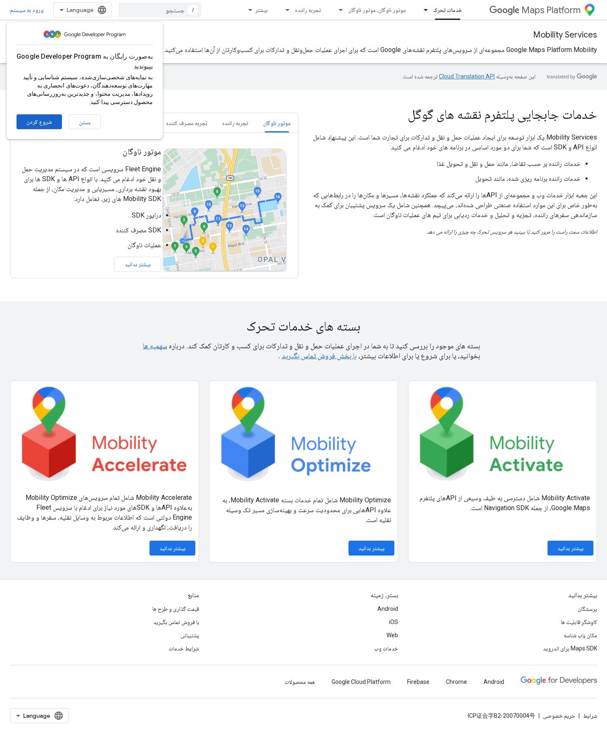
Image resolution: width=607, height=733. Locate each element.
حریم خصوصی (559, 715)
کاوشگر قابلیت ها (579, 622)
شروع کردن (39, 121)
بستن (84, 122)
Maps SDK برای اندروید (570, 648)
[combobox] (160, 9)
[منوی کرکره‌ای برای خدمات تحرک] (423, 10)
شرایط (590, 715)
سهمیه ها (155, 345)
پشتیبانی (189, 635)
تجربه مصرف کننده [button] (186, 123)
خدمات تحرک (447, 10)
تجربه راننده (308, 10)
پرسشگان (587, 608)
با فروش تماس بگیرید (176, 622)
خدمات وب (386, 648)
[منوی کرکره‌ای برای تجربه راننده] (285, 10)
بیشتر (261, 10)
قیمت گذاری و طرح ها (175, 608)
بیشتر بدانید (138, 264)
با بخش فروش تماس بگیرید (319, 355)
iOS (393, 622)
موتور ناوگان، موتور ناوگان (377, 10)
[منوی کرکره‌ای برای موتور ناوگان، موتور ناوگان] (338, 10)
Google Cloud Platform (361, 682)
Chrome (456, 682)
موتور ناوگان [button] (277, 123)
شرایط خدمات (183, 648)
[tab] (277, 122)
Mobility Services (565, 35)
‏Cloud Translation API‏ (467, 76)
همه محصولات (300, 682)
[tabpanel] (154, 209)
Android (387, 608)
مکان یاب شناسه (580, 635)
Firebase (418, 682)
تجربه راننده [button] (235, 123)
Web (392, 635)
